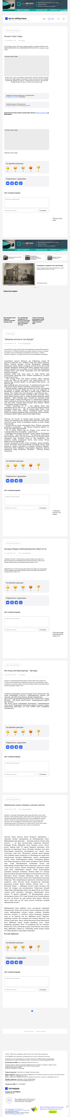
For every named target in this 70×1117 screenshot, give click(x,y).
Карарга (53, 1112)
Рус (44, 19)
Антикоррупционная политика (14, 1109)
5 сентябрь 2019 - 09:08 (10, 674)
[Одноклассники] (12, 183)
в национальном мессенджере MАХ (18, 105)
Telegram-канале (13, 97)
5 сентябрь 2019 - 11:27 (10, 553)
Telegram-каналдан (41, 112)
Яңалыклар (10, 334)
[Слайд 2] (33, 287)
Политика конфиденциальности (14, 1114)
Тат (52, 19)
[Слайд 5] (38, 287)
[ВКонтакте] (7, 183)
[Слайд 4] (36, 287)
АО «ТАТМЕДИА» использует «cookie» (16, 1110)
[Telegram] (16, 183)
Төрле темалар (41, 1031)
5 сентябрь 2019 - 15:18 (10, 40)
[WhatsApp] (20, 183)
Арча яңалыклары (12, 30)
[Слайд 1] (31, 287)
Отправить (43, 210)
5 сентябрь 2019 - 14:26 (10, 343)
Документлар (28, 1031)
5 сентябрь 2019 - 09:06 (10, 809)
